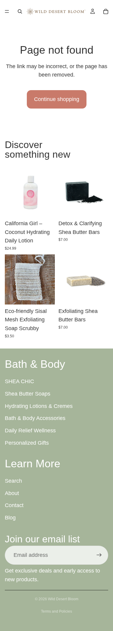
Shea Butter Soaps (27, 394)
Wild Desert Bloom (63, 599)
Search (13, 481)
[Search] (20, 11)
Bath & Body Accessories (35, 418)
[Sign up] (99, 555)
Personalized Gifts (27, 443)
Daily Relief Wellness (30, 431)
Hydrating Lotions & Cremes (39, 406)
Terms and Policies (56, 611)
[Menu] (7, 11)
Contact (14, 505)
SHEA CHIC (19, 381)
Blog (10, 518)
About (12, 493)
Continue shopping (56, 99)
